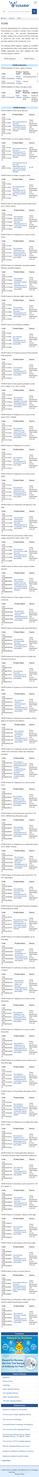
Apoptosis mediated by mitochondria (15, 1409)
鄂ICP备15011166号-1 (22, 1472)
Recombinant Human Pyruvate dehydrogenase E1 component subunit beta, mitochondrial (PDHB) (20, 153)
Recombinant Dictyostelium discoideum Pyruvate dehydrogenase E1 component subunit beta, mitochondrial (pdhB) (21, 1109)
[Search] (34, 11)
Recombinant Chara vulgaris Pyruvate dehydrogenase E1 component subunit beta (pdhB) (21, 615)
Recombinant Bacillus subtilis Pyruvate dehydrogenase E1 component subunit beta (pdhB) (19, 312)
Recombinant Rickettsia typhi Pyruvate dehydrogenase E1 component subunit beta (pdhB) (20, 893)
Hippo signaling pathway (11, 1397)
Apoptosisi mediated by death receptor (16, 1456)
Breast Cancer (8, 1381)
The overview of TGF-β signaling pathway (17, 1441)
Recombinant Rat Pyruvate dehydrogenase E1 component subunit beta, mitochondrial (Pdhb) (19, 191)
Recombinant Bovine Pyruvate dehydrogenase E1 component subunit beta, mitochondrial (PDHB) (20, 126)
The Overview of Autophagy (12, 1419)
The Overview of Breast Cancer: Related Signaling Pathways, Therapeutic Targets (16, 1435)
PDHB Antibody (19, 77)
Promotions (19, 1334)
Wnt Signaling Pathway (10, 1393)
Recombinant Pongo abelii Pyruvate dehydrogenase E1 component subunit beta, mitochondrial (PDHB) (20, 924)
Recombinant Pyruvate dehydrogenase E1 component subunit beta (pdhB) (19, 340)
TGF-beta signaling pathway (12, 1401)
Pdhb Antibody (19, 96)
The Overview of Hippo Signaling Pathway (17, 1414)
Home (4, 18)
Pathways (11, 18)
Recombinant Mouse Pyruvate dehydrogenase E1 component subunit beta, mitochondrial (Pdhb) (20, 1287)
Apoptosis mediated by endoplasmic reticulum (18, 1451)
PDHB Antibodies (10, 59)
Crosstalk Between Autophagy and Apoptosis (18, 1424)
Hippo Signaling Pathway (11, 1389)
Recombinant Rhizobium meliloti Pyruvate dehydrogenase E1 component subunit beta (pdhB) (20, 1318)
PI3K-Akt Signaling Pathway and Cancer (16, 1446)
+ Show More (6, 1460)
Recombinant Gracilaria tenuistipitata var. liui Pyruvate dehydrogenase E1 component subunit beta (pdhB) (21, 955)
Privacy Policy (19, 1474)
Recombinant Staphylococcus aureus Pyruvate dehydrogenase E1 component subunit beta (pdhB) (19, 253)
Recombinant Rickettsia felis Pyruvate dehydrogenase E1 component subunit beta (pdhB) (20, 831)
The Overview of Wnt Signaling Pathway (16, 1429)
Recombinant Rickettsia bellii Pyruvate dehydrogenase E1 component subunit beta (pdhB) (20, 644)
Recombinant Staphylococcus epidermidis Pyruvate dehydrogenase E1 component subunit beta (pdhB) (20, 1140)
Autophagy (6, 1385)
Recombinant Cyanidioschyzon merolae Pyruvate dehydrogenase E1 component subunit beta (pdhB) (20, 1078)
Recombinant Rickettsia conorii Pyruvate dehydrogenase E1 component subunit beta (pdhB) (20, 1202)
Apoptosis (6, 1377)
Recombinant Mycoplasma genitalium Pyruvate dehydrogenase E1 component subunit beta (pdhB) (20, 402)
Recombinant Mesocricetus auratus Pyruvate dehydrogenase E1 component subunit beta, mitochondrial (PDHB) (20, 585)
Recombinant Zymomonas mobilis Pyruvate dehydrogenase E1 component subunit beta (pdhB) (21, 554)
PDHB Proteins (29, 59)
